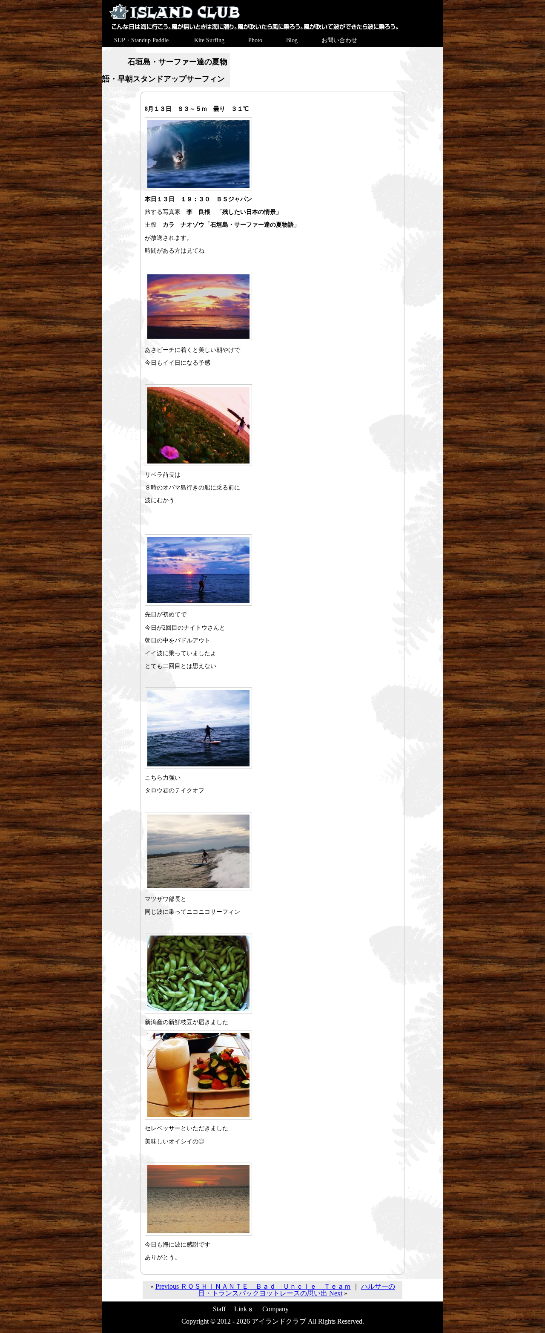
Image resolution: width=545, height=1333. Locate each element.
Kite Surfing (209, 40)
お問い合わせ (339, 40)
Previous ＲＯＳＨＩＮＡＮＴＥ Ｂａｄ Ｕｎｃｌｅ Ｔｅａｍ (253, 1286)
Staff (219, 1309)
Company (275, 1309)
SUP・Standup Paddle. (142, 40)
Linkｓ (244, 1309)
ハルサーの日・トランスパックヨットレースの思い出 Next (296, 1290)
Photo (255, 40)
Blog (292, 40)
